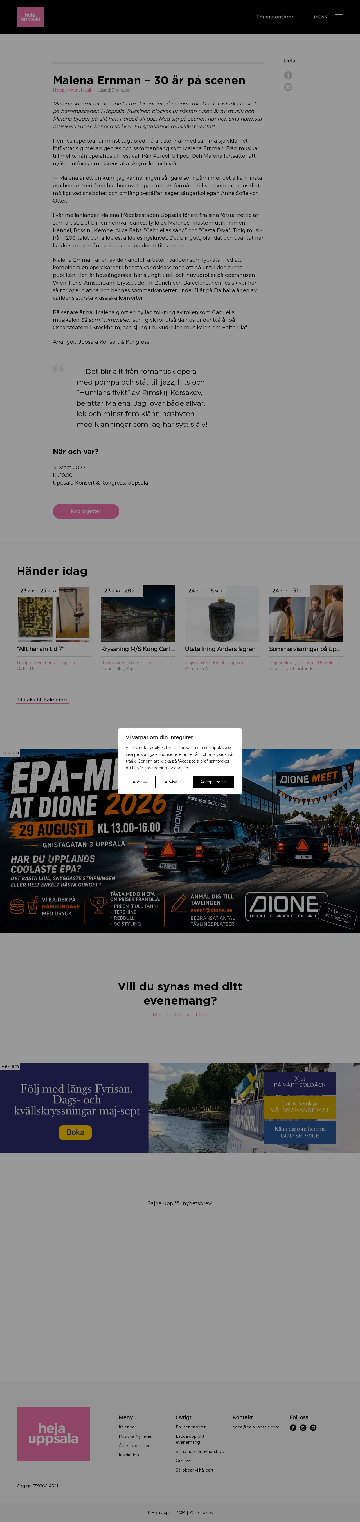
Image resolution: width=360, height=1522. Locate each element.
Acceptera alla (214, 782)
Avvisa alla (174, 782)
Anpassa (140, 782)
